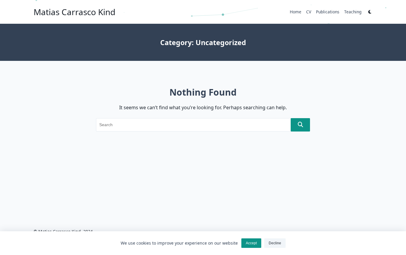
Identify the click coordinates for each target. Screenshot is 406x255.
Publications (327, 12)
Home (295, 12)
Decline (275, 243)
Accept (251, 243)
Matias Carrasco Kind (74, 12)
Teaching (352, 12)
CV (308, 12)
